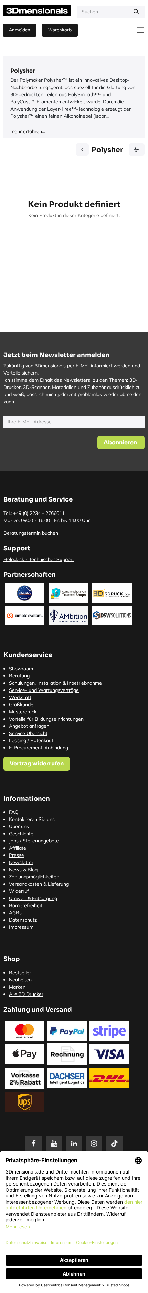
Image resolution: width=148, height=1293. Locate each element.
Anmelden (19, 30)
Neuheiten (20, 980)
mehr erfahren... (27, 131)
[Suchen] (136, 12)
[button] (121, 442)
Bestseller (20, 972)
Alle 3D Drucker (26, 994)
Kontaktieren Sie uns (32, 819)
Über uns (19, 826)
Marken (17, 987)
